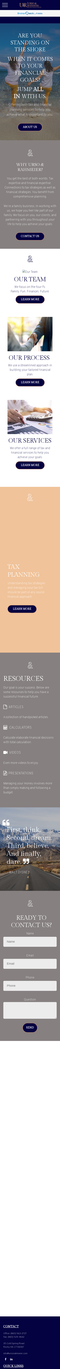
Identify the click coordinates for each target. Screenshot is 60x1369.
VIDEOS (15, 753)
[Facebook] (5, 1359)
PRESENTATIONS (20, 773)
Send (30, 1027)
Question (30, 1000)
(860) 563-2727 (18, 1333)
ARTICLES (15, 707)
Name (30, 934)
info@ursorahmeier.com (15, 1353)
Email (30, 956)
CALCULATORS (20, 728)
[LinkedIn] (11, 1359)
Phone (30, 978)
